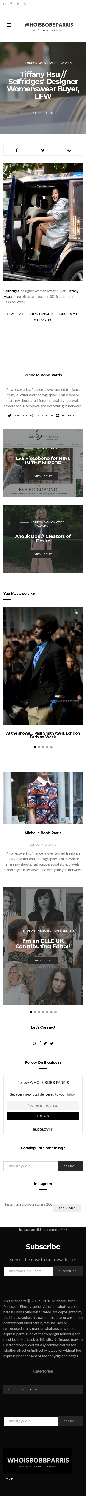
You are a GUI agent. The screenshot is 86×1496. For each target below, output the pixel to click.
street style (69, 314)
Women (66, 63)
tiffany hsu (44, 320)
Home (8, 1479)
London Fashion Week (41, 63)
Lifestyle (60, 930)
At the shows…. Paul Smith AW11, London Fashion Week (43, 735)
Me (72, 930)
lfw (11, 314)
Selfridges (11, 291)
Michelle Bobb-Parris (43, 375)
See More (67, 1208)
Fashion (41, 448)
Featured (44, 930)
